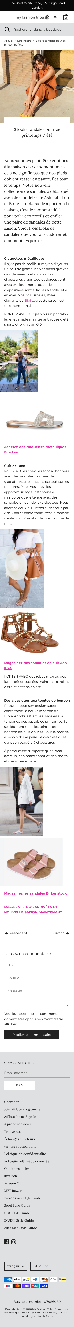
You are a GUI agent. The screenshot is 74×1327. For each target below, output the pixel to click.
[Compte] (55, 15)
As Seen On (13, 1183)
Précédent (18, 933)
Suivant (58, 933)
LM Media (47, 1316)
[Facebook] (6, 1241)
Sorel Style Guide (17, 1205)
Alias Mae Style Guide (20, 1228)
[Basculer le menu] (8, 16)
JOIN (19, 1085)
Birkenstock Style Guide (22, 1198)
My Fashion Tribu (42, 1309)
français (13, 1266)
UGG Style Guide (17, 1213)
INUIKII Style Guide (19, 1220)
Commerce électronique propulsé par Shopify (36, 1311)
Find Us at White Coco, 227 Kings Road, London (37, 5)
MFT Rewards (14, 1191)
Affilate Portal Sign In (20, 1117)
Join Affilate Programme (22, 1109)
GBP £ (39, 1266)
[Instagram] (13, 1241)
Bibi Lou (31, 300)
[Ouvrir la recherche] (6, 29)
